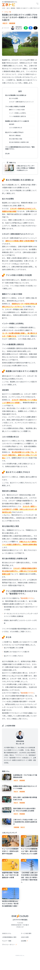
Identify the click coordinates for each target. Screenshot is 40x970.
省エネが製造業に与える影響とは (15, 95)
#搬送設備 (12, 23)
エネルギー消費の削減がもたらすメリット (21, 102)
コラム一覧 (7, 12)
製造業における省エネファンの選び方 (17, 121)
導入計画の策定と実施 (15, 139)
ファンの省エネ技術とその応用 (15, 106)
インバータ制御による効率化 (17, 113)
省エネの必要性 (13, 98)
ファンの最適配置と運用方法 (17, 116)
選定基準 (11, 124)
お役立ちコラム (6, 933)
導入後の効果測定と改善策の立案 (19, 142)
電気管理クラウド (27, 598)
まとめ (7, 153)
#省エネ (5, 23)
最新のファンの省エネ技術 (17, 110)
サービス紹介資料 (26, 933)
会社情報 (23, 941)
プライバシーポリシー (8, 944)
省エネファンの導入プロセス (14, 132)
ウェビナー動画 (6, 941)
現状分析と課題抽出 (15, 135)
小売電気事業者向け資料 (9, 937)
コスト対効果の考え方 (15, 128)
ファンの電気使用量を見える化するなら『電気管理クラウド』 (20, 148)
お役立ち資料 (25, 937)
